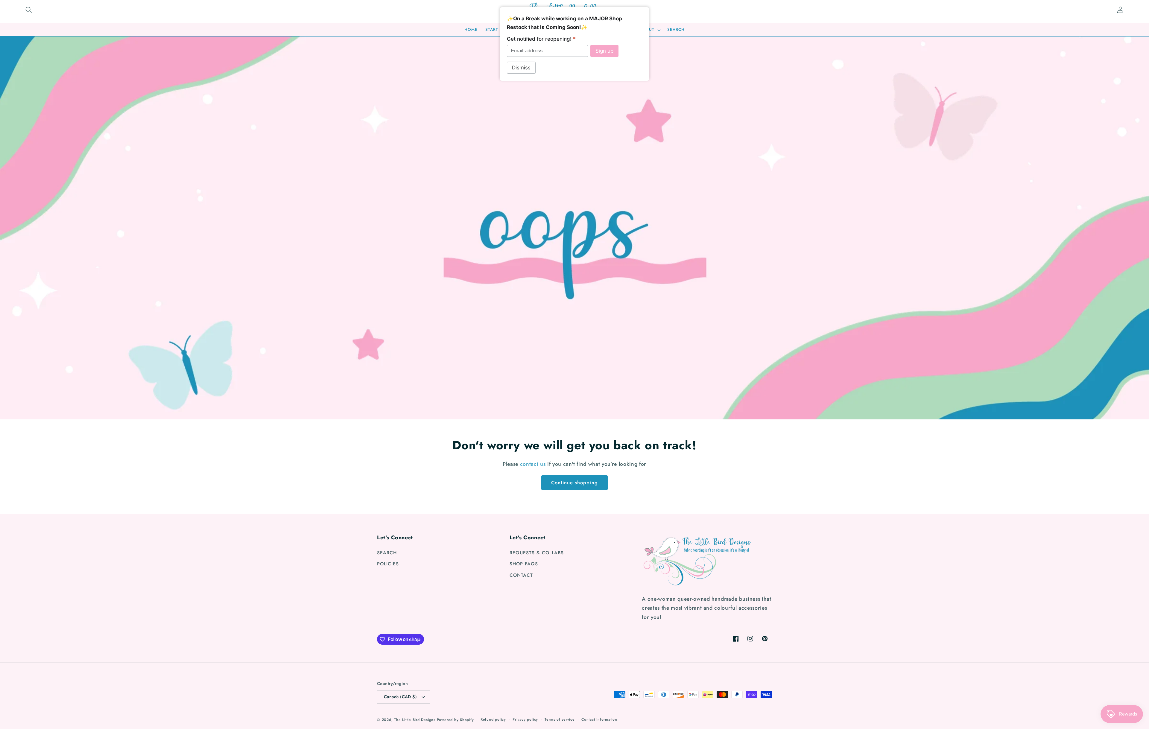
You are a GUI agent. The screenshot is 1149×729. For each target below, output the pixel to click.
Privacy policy (525, 719)
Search (387, 553)
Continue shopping (574, 482)
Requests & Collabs (537, 553)
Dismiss (521, 68)
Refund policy (493, 719)
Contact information (599, 719)
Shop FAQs (524, 564)
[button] (29, 10)
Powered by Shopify (455, 719)
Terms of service (559, 719)
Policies (388, 564)
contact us (533, 464)
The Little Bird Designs (414, 719)
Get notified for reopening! (541, 39)
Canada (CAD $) (400, 697)
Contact (521, 575)
